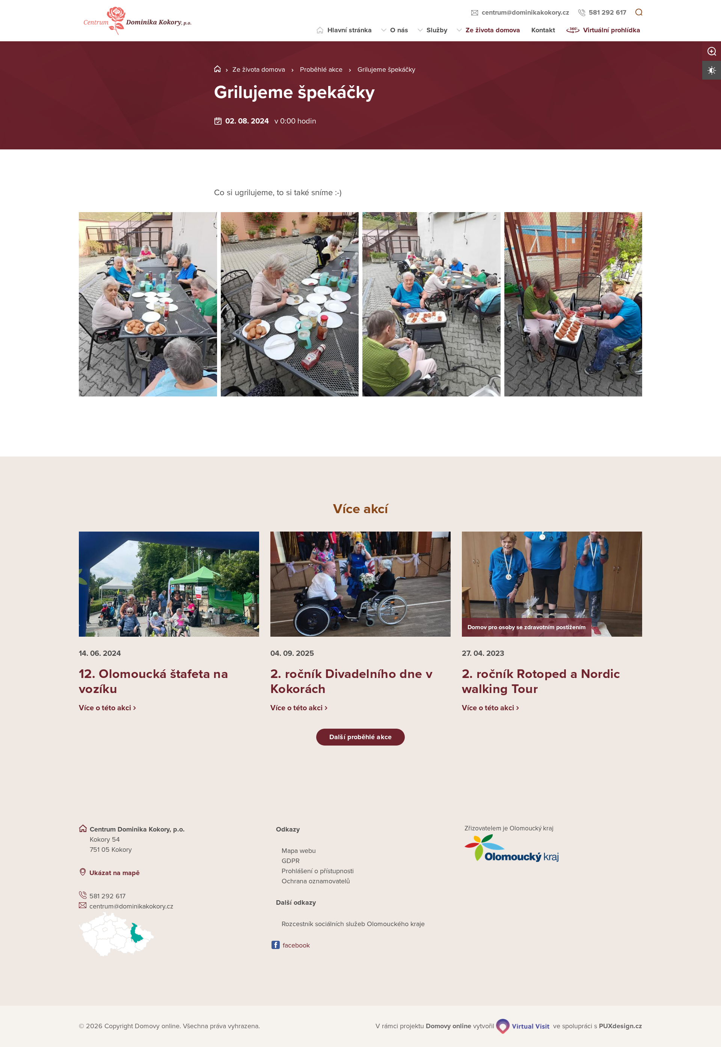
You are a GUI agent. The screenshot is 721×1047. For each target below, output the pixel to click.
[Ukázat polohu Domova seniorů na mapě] (167, 934)
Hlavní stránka (349, 30)
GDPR (291, 861)
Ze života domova (493, 30)
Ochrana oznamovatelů (316, 881)
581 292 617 (607, 12)
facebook (296, 945)
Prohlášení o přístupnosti (318, 871)
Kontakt (543, 30)
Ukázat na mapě (114, 873)
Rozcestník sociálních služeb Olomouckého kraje (353, 924)
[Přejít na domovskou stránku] (136, 21)
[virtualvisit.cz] (522, 1026)
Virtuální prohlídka (611, 30)
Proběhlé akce (321, 69)
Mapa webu (299, 851)
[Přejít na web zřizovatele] (553, 848)
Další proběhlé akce (360, 737)
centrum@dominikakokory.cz (525, 12)
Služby (437, 30)
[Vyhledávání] (638, 13)
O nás (399, 30)
